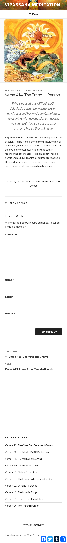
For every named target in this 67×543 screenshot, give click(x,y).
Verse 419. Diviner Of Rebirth (21, 472)
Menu (35, 14)
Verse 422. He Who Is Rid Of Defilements (28, 452)
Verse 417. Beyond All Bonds (21, 485)
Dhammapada (18, 203)
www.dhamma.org (33, 524)
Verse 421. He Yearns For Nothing (23, 458)
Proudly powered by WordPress (22, 535)
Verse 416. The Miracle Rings (21, 492)
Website (10, 313)
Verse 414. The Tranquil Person (22, 505)
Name (9, 279)
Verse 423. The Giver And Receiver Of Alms (29, 445)
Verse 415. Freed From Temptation (24, 499)
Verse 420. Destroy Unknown (21, 465)
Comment (11, 234)
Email (9, 296)
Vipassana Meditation (32, 4)
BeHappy (38, 90)
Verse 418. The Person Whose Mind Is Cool (29, 479)
